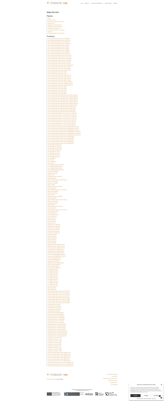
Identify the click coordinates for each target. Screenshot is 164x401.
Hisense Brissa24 (52, 178)
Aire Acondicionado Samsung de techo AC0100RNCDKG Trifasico (63, 130)
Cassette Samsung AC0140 (54, 306)
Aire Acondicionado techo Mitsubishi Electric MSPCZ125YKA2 (63, 97)
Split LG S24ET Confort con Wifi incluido (57, 180)
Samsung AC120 (52, 219)
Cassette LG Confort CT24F (54, 346)
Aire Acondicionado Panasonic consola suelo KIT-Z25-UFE (62, 125)
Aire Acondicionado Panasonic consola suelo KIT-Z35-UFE (62, 123)
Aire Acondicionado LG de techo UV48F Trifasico (59, 77)
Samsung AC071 (52, 223)
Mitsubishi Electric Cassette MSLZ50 (57, 326)
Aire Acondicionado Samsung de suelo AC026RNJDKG (61, 143)
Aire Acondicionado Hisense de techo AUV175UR (59, 57)
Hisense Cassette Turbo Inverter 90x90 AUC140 (59, 361)
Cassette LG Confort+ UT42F (55, 337)
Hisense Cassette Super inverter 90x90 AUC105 (59, 356)
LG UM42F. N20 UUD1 (53, 273)
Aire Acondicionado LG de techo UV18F (57, 73)
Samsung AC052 (52, 239)
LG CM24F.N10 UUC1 (53, 276)
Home (49, 18)
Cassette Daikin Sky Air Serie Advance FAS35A (59, 301)
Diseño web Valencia (52, 379)
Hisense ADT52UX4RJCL (54, 266)
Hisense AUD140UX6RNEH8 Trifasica (57, 254)
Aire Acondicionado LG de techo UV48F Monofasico (60, 83)
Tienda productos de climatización (56, 33)
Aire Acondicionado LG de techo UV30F (57, 88)
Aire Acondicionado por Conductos (56, 30)
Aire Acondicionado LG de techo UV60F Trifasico (59, 75)
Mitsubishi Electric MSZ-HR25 (55, 196)
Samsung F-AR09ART (53, 191)
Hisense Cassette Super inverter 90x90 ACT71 (59, 359)
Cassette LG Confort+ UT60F (55, 349)
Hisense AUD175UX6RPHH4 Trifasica (57, 256)
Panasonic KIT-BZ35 (52, 203)
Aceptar (135, 395)
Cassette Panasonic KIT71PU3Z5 (56, 321)
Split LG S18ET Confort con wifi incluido (57, 190)
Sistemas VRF (51, 23)
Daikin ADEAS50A (52, 243)
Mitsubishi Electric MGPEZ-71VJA (56, 249)
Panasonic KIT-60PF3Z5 (53, 231)
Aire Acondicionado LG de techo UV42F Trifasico (59, 78)
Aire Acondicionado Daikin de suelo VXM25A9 (59, 52)
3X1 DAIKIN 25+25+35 (53, 211)
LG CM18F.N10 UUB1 (53, 279)
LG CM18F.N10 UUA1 (53, 286)
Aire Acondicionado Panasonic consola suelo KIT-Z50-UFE (62, 122)
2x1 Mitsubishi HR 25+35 (54, 155)
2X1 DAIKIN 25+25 (52, 216)
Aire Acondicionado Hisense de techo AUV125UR (59, 58)
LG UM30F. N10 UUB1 (53, 283)
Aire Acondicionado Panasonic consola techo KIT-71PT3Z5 (62, 118)
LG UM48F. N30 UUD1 (53, 271)
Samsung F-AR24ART (53, 171)
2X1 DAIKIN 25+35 (52, 213)
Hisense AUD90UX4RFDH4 (54, 259)
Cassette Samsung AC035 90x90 (55, 312)
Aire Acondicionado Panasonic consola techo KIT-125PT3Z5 (62, 115)
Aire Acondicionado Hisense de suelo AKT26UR (59, 70)
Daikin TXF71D (51, 175)
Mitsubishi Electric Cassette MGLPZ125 (57, 332)
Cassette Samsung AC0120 (54, 308)
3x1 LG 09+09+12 (52, 158)
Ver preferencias (157, 395)
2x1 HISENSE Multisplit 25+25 (55, 166)
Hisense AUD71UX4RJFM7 (54, 264)
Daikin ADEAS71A (52, 236)
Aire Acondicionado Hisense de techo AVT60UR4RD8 (60, 65)
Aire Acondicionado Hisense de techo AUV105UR (59, 60)
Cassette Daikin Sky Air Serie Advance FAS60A (59, 298)
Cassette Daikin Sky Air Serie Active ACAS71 (58, 296)
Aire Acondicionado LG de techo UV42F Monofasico (60, 85)
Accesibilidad (114, 384)
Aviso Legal (154, 398)
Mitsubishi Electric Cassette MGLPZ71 (57, 336)
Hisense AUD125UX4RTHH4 (54, 258)
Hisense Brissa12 (52, 208)
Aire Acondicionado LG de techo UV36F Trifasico (59, 80)
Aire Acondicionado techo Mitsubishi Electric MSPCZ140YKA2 (63, 95)
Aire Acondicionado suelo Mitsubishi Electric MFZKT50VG (62, 108)
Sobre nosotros (108, 3)
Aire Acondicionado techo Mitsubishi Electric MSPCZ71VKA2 (62, 105)
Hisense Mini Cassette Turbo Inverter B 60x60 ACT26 (60, 366)
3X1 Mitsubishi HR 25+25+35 (54, 150)
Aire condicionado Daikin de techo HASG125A (59, 42)
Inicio (82, 3)
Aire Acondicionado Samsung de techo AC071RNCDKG (61, 136)
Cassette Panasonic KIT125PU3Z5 (56, 317)
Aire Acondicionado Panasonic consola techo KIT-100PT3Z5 (62, 117)
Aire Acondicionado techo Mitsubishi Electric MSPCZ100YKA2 (63, 98)
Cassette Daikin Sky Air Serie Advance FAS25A (59, 303)
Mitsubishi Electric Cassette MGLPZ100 (57, 334)
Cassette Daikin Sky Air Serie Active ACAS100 (59, 294)
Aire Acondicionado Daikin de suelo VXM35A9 (59, 50)
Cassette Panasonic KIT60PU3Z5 (56, 322)
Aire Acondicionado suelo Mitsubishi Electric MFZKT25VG (62, 112)
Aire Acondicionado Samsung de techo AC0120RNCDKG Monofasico (64, 133)
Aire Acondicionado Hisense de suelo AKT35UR (59, 68)
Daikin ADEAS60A (52, 241)
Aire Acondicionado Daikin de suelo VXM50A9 (59, 38)
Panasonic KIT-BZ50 (52, 183)
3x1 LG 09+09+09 (52, 161)
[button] (161, 384)
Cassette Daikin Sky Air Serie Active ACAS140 (59, 291)
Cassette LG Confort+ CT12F (55, 339)
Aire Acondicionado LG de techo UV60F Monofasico (60, 82)
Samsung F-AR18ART (53, 181)
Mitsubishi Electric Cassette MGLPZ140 (57, 331)
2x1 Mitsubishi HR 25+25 (54, 156)
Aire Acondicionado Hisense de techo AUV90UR (59, 62)
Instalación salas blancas (54, 28)
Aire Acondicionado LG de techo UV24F (57, 72)
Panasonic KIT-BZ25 (52, 193)
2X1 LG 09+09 (51, 163)
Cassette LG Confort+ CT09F (55, 341)
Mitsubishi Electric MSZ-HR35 (55, 206)
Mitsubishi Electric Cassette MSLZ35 (57, 327)
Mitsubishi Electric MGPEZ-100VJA (56, 248)
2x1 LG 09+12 (51, 160)
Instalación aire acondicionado (55, 26)
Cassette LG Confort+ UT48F (55, 351)
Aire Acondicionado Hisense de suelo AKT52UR (59, 67)
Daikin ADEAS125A (52, 238)
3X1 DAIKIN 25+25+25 (53, 215)
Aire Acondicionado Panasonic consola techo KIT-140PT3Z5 (62, 113)
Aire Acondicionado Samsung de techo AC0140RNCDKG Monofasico (64, 131)
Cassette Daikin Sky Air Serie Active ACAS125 (59, 293)
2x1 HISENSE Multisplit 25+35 (55, 168)
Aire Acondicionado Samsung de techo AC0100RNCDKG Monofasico (64, 135)
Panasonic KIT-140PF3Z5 (54, 224)
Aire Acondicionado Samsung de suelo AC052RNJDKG (61, 140)
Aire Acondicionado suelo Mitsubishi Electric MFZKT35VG (62, 110)
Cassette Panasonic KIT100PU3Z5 (56, 319)
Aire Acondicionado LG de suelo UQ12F (57, 92)
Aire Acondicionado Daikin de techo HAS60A (58, 47)
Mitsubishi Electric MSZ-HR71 (55, 176)
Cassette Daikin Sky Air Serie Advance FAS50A (59, 299)
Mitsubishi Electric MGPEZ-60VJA (56, 251)
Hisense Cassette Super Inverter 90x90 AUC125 (59, 354)
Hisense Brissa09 (52, 198)
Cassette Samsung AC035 (54, 304)
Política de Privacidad (147, 398)
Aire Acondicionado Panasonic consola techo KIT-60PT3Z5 (62, 120)
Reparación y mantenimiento (55, 25)
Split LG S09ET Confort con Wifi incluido (57, 200)
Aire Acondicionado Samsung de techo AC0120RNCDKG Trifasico (63, 128)
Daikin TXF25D (51, 195)
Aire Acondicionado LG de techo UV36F (57, 87)
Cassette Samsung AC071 (54, 311)
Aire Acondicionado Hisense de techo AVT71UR (59, 63)
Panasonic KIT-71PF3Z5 (53, 229)
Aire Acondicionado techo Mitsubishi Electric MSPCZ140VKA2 (63, 100)
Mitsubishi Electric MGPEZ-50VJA (56, 253)
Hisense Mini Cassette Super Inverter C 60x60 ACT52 (60, 362)
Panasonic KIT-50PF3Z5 (53, 233)
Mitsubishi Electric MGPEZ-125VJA (56, 246)
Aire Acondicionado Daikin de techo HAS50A (58, 48)
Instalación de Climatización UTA (56, 21)
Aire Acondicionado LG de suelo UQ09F (57, 93)
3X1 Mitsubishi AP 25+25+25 (54, 145)
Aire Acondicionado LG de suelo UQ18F (57, 90)
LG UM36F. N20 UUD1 (53, 274)
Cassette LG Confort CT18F (54, 347)
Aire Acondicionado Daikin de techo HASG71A (59, 45)
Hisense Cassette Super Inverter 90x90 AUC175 (59, 352)
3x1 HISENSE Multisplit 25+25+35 (56, 165)
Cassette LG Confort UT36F (54, 342)
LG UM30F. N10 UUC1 (53, 278)
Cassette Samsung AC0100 (54, 309)
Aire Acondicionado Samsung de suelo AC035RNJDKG (61, 141)
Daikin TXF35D (51, 205)
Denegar (146, 395)
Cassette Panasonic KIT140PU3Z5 (56, 316)
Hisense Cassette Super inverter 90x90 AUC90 (59, 357)
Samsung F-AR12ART (53, 201)
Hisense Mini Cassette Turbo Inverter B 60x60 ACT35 (60, 364)
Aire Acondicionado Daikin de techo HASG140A (59, 40)
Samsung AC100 (52, 221)
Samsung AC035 (52, 288)
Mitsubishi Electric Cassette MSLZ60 (57, 324)
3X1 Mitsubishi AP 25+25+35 (54, 146)
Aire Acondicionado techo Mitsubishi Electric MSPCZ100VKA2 (63, 103)
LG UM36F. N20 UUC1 (53, 281)
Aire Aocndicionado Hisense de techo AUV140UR (59, 55)
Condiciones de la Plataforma (110, 378)
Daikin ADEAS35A (52, 289)
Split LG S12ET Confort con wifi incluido (57, 210)
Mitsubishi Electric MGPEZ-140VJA (56, 244)
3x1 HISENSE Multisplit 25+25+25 (56, 170)
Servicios (87, 3)
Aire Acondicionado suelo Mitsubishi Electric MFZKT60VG (62, 107)
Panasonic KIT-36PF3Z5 (53, 261)
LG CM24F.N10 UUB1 (53, 284)
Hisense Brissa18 (52, 188)
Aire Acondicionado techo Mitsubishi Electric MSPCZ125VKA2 (63, 102)
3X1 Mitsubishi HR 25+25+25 (54, 148)
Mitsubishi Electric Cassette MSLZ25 (57, 329)
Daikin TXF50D (51, 185)
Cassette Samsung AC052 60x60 (55, 314)
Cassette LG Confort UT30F (54, 344)
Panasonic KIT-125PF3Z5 (54, 226)
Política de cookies (140, 398)
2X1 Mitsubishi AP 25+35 (54, 153)
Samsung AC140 (52, 218)
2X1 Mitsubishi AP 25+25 (54, 151)
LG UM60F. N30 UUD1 (53, 269)
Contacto (115, 3)
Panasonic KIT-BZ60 (52, 173)
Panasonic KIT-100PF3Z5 (54, 228)
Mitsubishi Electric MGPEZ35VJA (56, 263)
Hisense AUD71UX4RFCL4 (54, 268)
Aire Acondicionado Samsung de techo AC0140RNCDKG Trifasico (63, 126)
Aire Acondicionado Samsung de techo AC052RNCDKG (61, 138)
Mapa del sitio (114, 382)
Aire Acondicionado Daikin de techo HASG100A (59, 43)
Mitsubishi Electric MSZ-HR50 (55, 186)
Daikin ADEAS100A (52, 234)
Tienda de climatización (96, 3)
